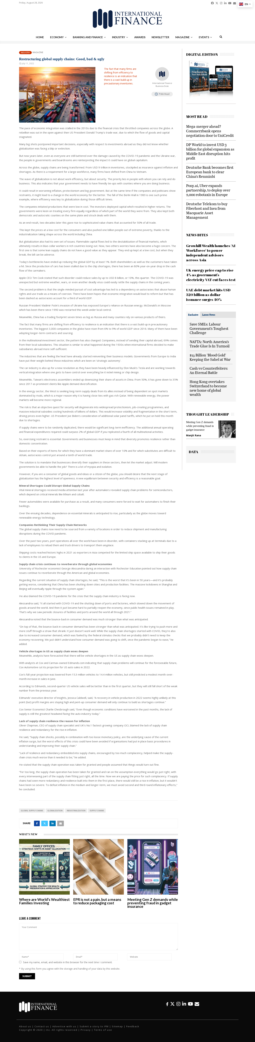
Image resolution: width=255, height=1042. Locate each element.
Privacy (86, 1029)
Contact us (42, 1026)
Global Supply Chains (32, 810)
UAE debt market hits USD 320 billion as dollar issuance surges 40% (208, 294)
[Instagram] (178, 1004)
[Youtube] (190, 1004)
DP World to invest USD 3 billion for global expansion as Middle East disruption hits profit (210, 151)
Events (204, 37)
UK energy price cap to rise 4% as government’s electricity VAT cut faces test (211, 275)
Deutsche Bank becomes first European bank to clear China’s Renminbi (209, 172)
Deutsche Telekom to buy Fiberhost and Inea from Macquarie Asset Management (207, 210)
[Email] (197, 1004)
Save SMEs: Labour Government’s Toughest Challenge (209, 328)
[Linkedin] (184, 1004)
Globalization (54, 810)
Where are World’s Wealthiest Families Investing (44, 901)
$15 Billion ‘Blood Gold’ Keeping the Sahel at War (210, 357)
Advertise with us (64, 1026)
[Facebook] (167, 1004)
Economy (57, 37)
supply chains (97, 810)
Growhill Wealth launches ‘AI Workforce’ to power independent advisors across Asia (210, 252)
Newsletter (160, 37)
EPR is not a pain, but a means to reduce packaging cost (97, 901)
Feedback (132, 1026)
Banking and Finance (88, 37)
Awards (139, 37)
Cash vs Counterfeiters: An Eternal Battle (209, 370)
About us (25, 1026)
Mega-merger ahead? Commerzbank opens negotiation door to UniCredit (210, 131)
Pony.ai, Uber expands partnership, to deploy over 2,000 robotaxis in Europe (208, 190)
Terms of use (103, 1029)
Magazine (182, 37)
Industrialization (76, 810)
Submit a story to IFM (94, 1026)
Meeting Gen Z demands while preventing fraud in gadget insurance (152, 902)
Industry (118, 37)
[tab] (193, 315)
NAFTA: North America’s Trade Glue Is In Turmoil (210, 343)
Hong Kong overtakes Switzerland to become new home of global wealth (208, 388)
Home (40, 37)
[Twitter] (172, 1004)
